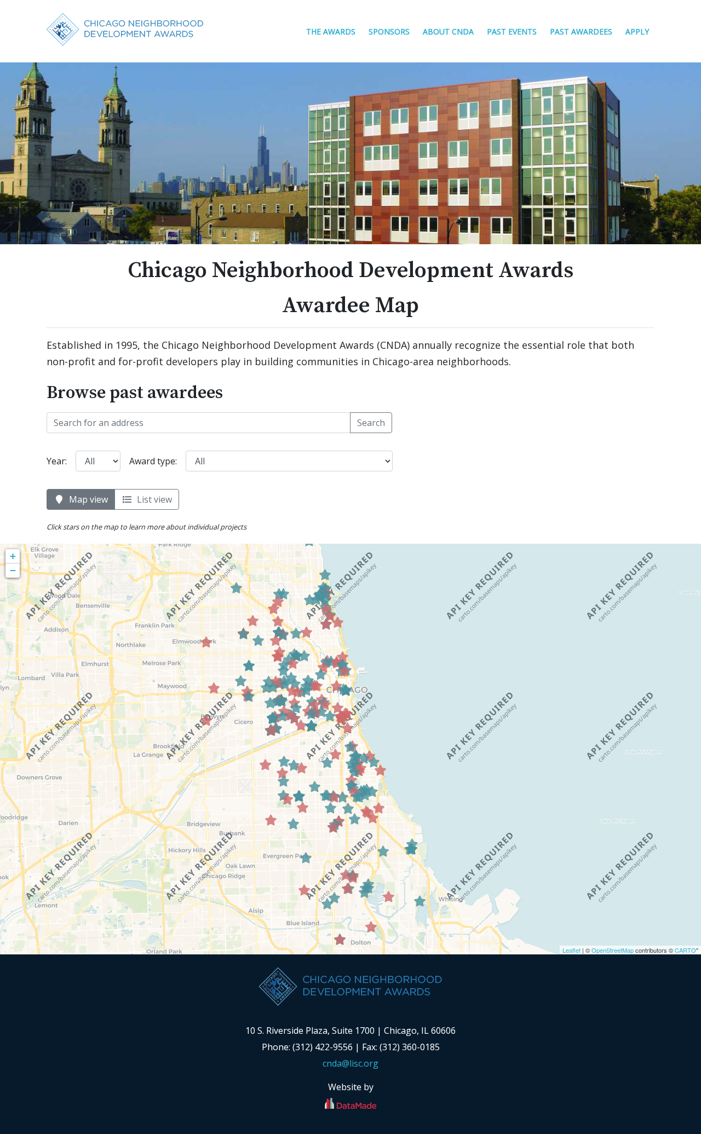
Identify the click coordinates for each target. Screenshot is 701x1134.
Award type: (153, 461)
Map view (86, 499)
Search (371, 423)
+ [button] (13, 556)
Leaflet (571, 950)
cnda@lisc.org (350, 1063)
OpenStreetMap (612, 950)
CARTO (685, 950)
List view (152, 499)
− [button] (13, 570)
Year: (57, 461)
